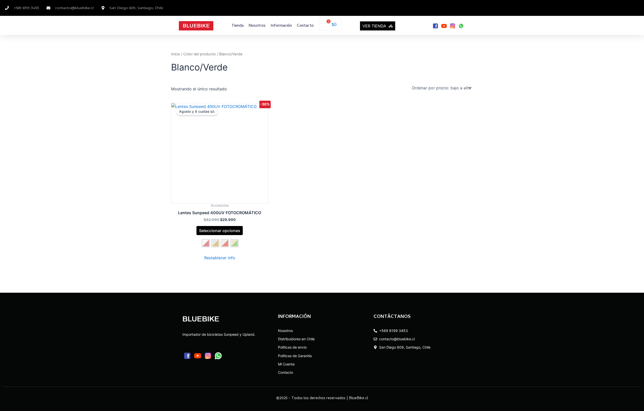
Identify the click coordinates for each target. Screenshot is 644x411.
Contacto (305, 25)
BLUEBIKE (196, 25)
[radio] (206, 243)
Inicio (175, 54)
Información (281, 25)
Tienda (237, 25)
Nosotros (257, 25)
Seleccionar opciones (219, 230)
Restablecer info (219, 257)
